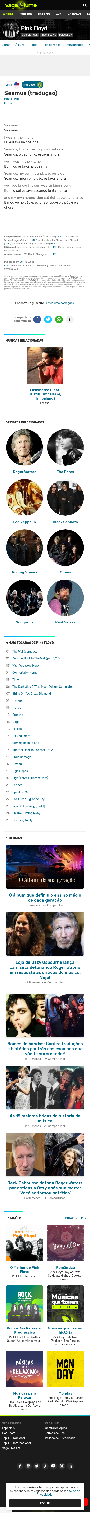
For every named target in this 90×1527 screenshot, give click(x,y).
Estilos (44, 14)
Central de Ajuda (56, 1428)
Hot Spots (8, 1433)
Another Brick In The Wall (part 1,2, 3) (36, 658)
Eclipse (17, 729)
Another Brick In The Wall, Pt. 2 (32, 750)
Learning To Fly (22, 820)
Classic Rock (30, 34)
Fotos (33, 45)
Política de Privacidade (60, 1438)
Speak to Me (20, 792)
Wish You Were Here (25, 665)
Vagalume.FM (74, 1218)
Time (15, 679)
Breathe (17, 715)
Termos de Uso (55, 1433)
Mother (17, 701)
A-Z (58, 14)
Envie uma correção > (60, 303)
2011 (22, 262)
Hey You (17, 764)
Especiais (8, 1428)
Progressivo (48, 34)
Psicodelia (65, 34)
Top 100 (26, 14)
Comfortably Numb (24, 672)
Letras (6, 45)
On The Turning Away (26, 813)
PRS (59, 236)
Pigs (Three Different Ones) (30, 778)
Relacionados (51, 45)
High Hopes (20, 771)
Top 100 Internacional (16, 1443)
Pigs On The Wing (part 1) (28, 806)
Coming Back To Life (25, 743)
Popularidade (74, 45)
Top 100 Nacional (13, 1438)
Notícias (74, 14)
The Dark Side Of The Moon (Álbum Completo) (42, 687)
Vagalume (21, 5)
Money (16, 708)
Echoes (17, 785)
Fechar (45, 1503)
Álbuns (19, 45)
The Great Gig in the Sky (28, 799)
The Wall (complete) (25, 651)
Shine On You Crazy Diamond (31, 693)
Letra (8, 84)
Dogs (15, 722)
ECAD (7, 265)
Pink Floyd (34, 28)
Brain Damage (21, 757)
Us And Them (21, 736)
